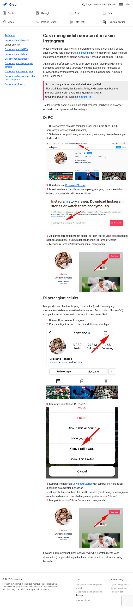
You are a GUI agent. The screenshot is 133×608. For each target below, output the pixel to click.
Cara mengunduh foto (16, 54)
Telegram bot (117, 592)
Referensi (10, 35)
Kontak (79, 588)
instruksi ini (85, 96)
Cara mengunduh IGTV (16, 49)
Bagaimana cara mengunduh (101, 4)
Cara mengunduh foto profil (19, 71)
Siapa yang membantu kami (89, 592)
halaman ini (83, 52)
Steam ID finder (83, 600)
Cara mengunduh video (17, 58)
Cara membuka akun (15, 84)
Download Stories (75, 185)
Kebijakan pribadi (119, 588)
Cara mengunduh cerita (17, 40)
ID (127, 4)
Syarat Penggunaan (120, 584)
